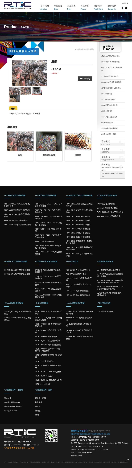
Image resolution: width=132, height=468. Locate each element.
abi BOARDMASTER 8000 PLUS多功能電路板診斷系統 (110, 288)
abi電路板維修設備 (108, 99)
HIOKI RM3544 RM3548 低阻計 (48, 372)
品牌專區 (58, 7)
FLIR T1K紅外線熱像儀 (44, 241)
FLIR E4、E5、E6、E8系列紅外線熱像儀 (48, 211)
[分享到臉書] (122, 8)
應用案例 (98, 7)
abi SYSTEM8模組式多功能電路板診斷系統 (110, 275)
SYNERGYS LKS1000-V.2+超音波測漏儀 (48, 277)
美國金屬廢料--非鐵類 (109, 128)
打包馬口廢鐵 (49, 155)
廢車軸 (78, 155)
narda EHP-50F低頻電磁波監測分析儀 (79, 337)
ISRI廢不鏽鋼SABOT (12, 402)
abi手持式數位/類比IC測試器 (108, 270)
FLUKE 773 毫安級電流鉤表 (77, 291)
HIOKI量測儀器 (107, 111)
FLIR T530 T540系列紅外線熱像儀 (48, 230)
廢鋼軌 (37, 411)
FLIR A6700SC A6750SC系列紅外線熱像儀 (17, 205)
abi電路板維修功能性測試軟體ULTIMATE (109, 294)
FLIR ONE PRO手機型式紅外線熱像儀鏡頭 (48, 217)
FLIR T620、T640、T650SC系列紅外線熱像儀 (48, 224)
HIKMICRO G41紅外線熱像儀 (78, 233)
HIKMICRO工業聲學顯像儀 (111, 82)
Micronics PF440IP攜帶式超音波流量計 (48, 290)
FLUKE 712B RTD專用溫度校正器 (79, 279)
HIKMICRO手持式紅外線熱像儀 (111, 69)
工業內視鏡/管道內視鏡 (110, 76)
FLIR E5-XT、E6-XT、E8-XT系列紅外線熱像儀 (48, 205)
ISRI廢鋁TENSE (10, 411)
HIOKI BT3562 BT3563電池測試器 (48, 366)
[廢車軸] (78, 141)
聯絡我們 (112, 7)
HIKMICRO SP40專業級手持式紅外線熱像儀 (79, 242)
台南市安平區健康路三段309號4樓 (85, 440)
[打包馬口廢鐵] (49, 141)
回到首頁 (125, 3)
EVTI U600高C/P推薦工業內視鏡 (110, 212)
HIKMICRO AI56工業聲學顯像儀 (17, 270)
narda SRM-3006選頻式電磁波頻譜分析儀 (79, 312)
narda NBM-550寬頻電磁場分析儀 (79, 319)
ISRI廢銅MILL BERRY (13, 406)
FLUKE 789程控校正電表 (76, 274)
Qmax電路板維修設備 (109, 105)
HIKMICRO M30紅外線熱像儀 (78, 220)
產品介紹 (85, 7)
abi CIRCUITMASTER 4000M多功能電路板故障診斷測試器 (110, 281)
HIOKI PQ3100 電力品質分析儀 (47, 341)
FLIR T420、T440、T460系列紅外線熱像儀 (48, 236)
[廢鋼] (20, 141)
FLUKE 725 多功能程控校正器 (78, 270)
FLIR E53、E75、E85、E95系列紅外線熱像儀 (48, 247)
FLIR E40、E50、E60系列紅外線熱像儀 (48, 253)
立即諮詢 (86, 78)
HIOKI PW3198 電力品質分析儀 (48, 345)
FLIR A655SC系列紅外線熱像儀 (17, 210)
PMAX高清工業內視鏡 (106, 204)
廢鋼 (13, 109)
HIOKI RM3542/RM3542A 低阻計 (48, 380)
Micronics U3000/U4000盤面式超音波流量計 (48, 296)
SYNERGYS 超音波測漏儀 (111, 88)
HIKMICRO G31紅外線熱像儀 (78, 229)
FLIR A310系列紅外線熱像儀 (15, 220)
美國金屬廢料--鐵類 (109, 134)
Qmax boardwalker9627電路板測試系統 (17, 319)
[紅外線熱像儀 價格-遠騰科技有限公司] (17, 5)
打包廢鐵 (38, 402)
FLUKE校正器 (107, 94)
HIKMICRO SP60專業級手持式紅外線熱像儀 (79, 248)
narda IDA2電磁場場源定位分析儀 (79, 325)
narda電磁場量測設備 (109, 117)
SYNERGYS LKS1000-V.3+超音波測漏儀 (48, 271)
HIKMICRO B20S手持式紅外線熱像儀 (79, 211)
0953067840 (105, 152)
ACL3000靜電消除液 (105, 311)
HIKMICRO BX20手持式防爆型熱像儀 (79, 255)
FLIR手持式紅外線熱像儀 (110, 62)
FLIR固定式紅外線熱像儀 (110, 56)
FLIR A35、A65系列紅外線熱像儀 (17, 225)
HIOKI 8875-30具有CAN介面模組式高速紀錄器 (48, 319)
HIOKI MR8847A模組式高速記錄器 (48, 331)
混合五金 (7, 398)
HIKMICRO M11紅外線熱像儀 (78, 216)
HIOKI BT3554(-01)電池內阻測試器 (48, 356)
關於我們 (44, 7)
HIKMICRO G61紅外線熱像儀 (78, 237)
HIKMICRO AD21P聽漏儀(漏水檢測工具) (79, 205)
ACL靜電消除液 (107, 123)
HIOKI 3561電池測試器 (44, 361)
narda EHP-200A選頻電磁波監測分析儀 (79, 331)
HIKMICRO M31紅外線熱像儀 (78, 225)
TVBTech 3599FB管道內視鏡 (108, 216)
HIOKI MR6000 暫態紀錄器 (46, 336)
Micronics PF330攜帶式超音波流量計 (48, 283)
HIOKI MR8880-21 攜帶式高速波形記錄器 (48, 325)
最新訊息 (71, 7)
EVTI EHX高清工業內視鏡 (107, 208)
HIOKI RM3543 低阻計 (44, 376)
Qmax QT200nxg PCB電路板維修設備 (17, 312)
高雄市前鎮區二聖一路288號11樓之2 (91, 437)
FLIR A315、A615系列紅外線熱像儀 (17, 215)
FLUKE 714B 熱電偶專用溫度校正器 (79, 285)
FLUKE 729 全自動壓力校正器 (78, 295)
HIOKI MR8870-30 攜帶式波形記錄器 (48, 312)
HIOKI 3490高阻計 (42, 384)
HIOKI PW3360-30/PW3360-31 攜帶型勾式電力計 (47, 350)
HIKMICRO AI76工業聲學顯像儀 (17, 274)
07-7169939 (105, 144)
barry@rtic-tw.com (107, 160)
